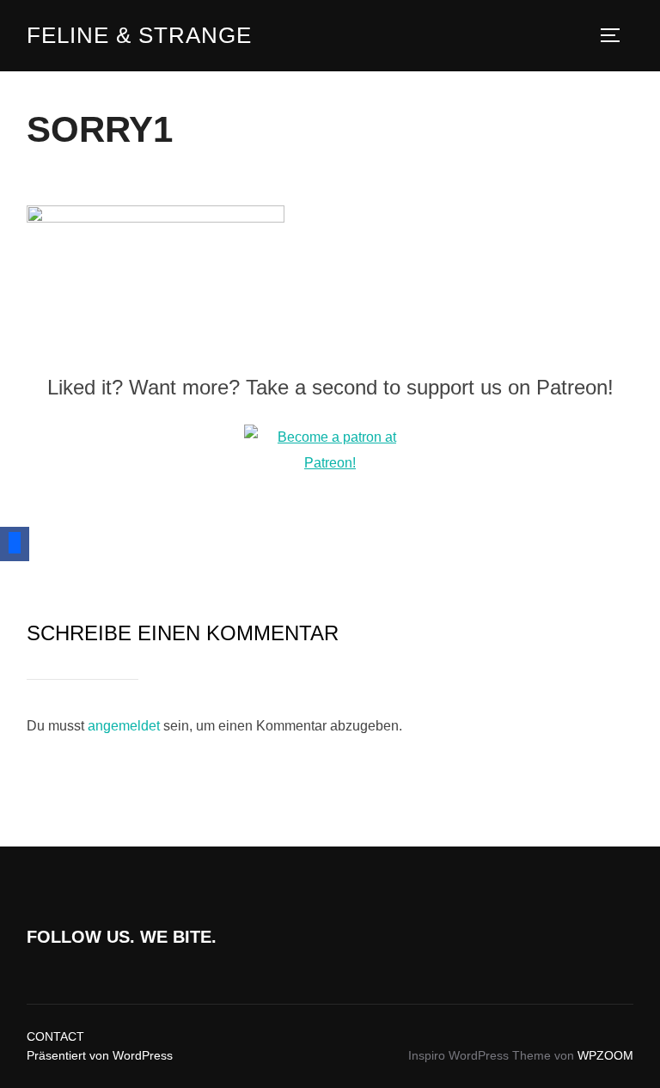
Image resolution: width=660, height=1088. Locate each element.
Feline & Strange (139, 35)
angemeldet (124, 725)
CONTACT (55, 1036)
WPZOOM (605, 1055)
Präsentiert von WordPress (100, 1055)
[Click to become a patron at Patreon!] (330, 462)
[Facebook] (14, 544)
